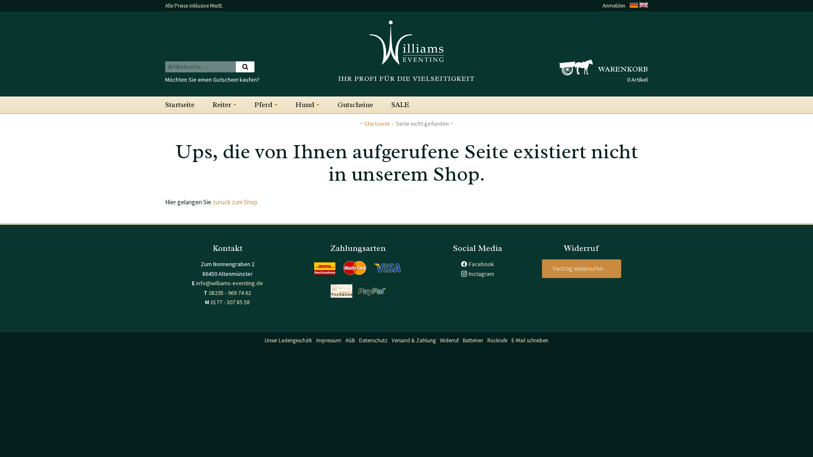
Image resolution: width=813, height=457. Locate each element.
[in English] (643, 5)
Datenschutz (373, 340)
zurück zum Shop (235, 202)
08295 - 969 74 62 (230, 293)
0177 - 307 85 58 (230, 302)
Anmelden (614, 5)
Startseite (179, 104)
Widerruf (449, 340)
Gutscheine (355, 104)
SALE (400, 104)
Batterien (473, 340)
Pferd (263, 104)
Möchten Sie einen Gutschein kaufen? (212, 79)
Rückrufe (497, 340)
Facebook (481, 264)
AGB (350, 340)
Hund (305, 104)
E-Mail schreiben (530, 340)
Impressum (328, 340)
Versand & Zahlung (414, 340)
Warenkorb (623, 69)
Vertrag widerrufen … (582, 268)
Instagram (481, 274)
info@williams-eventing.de (229, 283)
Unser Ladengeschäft (288, 340)
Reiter (222, 104)
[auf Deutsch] (634, 5)
